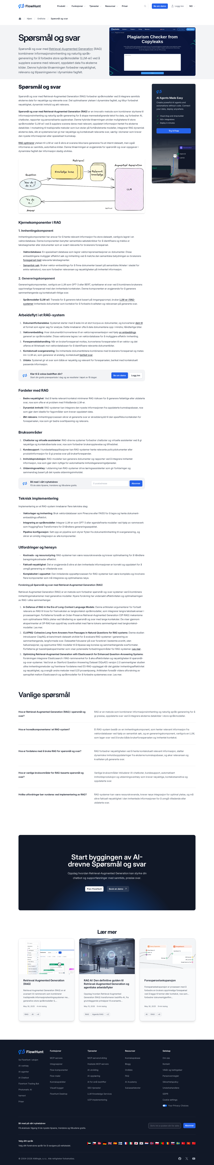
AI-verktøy (23, 1065)
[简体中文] (194, 1143)
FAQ (127, 1076)
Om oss (166, 1058)
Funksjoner (77, 6)
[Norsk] (152, 1143)
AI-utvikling (92, 1070)
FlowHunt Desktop (58, 1094)
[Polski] (157, 1143)
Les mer (136, 648)
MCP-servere (56, 1058)
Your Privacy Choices (178, 1105)
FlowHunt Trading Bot (28, 1083)
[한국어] (141, 1143)
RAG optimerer (26, 142)
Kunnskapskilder (58, 1082)
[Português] (162, 1143)
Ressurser (110, 6)
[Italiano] (131, 1143)
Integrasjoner (56, 1064)
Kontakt (166, 1064)
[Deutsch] (104, 1143)
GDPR (165, 1094)
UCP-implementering (97, 1099)
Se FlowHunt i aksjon (28, 1059)
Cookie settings (170, 1099)
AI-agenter (23, 1071)
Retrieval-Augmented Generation (71, 49)
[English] (110, 1143)
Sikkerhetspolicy (170, 1082)
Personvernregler (171, 1076)
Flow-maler (55, 1076)
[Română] (167, 1143)
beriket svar (86, 355)
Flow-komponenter (59, 1070)
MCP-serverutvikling (97, 1058)
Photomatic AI (25, 1089)
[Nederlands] (146, 1143)
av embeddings (127, 332)
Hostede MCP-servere (98, 1064)
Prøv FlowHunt (94, 889)
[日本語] (136, 1143)
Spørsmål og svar (59, 18)
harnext (22, 1095)
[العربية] (89, 1143)
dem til (139, 322)
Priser (125, 6)
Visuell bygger (57, 1088)
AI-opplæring (93, 1076)
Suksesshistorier (132, 1088)
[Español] (115, 1143)
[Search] (147, 6)
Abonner (136, 483)
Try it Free (174, 131)
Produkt (61, 6)
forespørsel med (32, 260)
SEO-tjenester (94, 1088)
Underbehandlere (171, 1088)
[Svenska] (178, 1143)
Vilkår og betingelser (172, 1070)
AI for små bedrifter (96, 1082)
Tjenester (94, 6)
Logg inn (135, 375)
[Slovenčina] (173, 1143)
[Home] (19, 18)
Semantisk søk (31, 265)
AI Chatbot (23, 1077)
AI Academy (131, 1082)
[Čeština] (94, 1143)
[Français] (125, 1143)
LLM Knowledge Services (99, 1094)
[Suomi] (120, 1143)
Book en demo (116, 889)
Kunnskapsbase (132, 1058)
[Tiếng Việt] (188, 1143)
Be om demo (160, 6)
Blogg (128, 1064)
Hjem (29, 18)
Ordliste (41, 18)
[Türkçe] (183, 1143)
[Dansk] (99, 1143)
